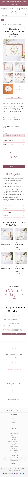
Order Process (14, 435)
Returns (14, 430)
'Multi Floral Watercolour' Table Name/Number (5, 268)
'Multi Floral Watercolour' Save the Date (5, 244)
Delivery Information (14, 446)
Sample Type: (6, 131)
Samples (5, 22)
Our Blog (14, 420)
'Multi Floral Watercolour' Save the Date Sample (12, 24)
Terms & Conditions (14, 450)
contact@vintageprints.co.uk (14, 385)
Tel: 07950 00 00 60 (14, 398)
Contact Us (14, 417)
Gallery (14, 437)
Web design (10, 470)
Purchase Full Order (14, 97)
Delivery (14, 428)
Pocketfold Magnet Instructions (14, 441)
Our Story (14, 419)
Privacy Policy (14, 448)
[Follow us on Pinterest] (17, 410)
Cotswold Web (17, 470)
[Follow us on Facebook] (14, 410)
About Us (14, 444)
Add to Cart (14, 166)
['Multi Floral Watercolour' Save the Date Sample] (8, 67)
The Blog (14, 443)
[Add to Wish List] (25, 27)
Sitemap (14, 422)
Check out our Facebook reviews (14, 369)
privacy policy (8, 329)
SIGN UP (14, 334)
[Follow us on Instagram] (20, 410)
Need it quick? (14, 439)
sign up (13, 463)
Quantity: (10, 152)
